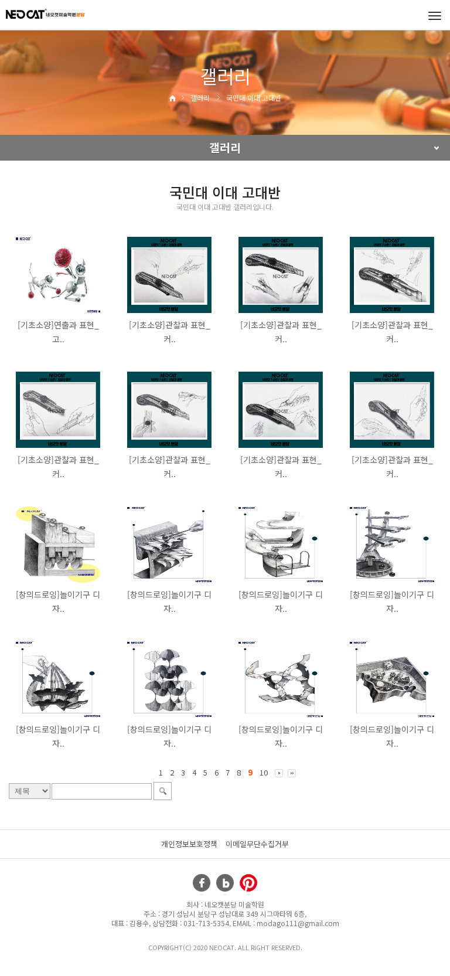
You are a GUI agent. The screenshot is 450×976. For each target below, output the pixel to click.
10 (264, 772)
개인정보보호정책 (189, 843)
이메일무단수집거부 (257, 843)
